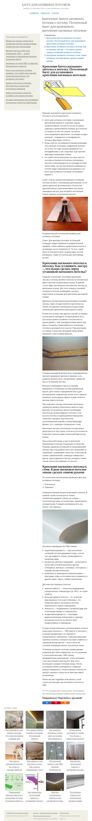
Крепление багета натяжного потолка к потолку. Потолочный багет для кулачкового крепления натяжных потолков (66, 41)
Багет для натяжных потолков (46, 5)
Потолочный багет (78, 691)
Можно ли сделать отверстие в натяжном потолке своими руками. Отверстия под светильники (21, 44)
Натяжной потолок (54, 691)
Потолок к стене (80, 693)
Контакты (35, 813)
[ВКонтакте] (47, 702)
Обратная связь (64, 813)
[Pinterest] (56, 702)
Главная (34, 12)
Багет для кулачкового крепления (52, 693)
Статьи (55, 12)
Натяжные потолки (69, 693)
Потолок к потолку (66, 691)
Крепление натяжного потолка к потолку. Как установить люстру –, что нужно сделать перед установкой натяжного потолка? (66, 49)
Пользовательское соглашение (49, 813)
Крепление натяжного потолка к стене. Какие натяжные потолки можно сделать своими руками (66, 58)
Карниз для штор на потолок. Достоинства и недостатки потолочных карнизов (19, 86)
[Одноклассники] (65, 702)
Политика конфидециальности (42, 816)
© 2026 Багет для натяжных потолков (17, 813)
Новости (45, 12)
